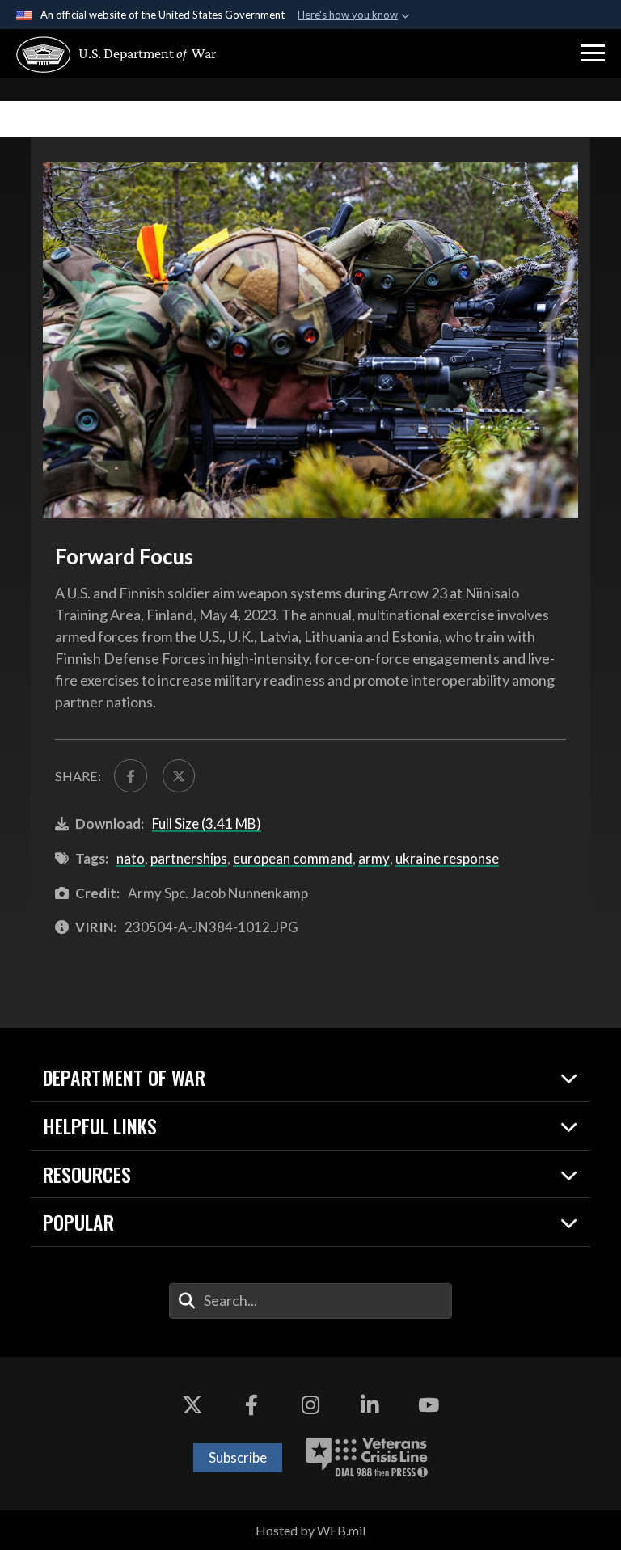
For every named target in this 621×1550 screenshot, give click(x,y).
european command (293, 858)
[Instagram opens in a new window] (310, 1405)
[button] (593, 53)
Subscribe (238, 1457)
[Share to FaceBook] (130, 775)
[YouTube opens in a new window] (428, 1405)
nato (130, 858)
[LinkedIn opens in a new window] (369, 1405)
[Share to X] (179, 775)
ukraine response (447, 858)
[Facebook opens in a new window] (251, 1405)
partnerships (188, 858)
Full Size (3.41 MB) (206, 823)
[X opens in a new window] (192, 1405)
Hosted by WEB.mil (310, 1530)
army (374, 858)
